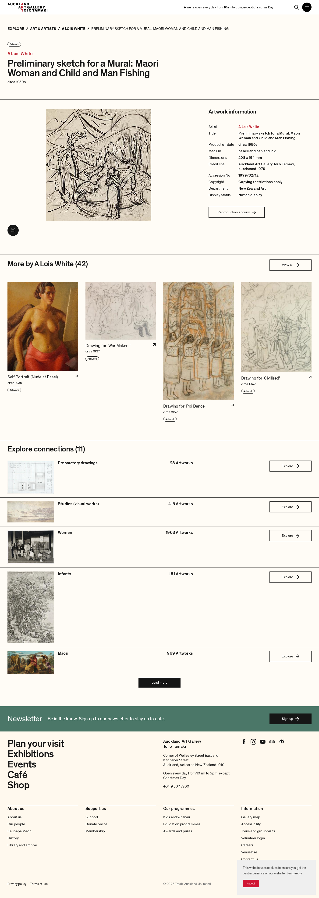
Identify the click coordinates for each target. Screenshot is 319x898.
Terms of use (39, 884)
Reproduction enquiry (233, 212)
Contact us (249, 859)
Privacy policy (16, 884)
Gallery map (250, 817)
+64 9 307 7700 (176, 786)
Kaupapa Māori (19, 831)
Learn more (294, 873)
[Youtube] (263, 742)
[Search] (296, 7)
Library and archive (22, 845)
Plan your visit (35, 743)
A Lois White (20, 54)
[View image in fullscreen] (13, 230)
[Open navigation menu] (307, 7)
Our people (16, 824)
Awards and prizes (177, 831)
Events (21, 764)
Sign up (287, 718)
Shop (18, 785)
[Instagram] (253, 742)
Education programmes (181, 824)
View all (287, 265)
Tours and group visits (258, 831)
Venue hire (249, 852)
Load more (159, 682)
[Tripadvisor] (272, 742)
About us (14, 817)
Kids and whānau (176, 817)
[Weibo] (281, 742)
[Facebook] (244, 742)
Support (91, 817)
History (13, 838)
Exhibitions (30, 754)
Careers (247, 845)
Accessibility (251, 824)
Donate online (96, 824)
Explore (287, 466)
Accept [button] (251, 883)
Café (17, 774)
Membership (95, 831)
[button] (42, 352)
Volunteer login (253, 838)
